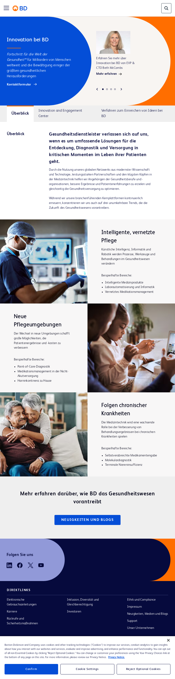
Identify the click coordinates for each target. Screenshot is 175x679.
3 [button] (111, 89)
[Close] (168, 640)
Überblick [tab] (20, 113)
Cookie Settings (87, 669)
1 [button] (103, 89)
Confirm (31, 669)
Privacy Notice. (116, 657)
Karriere (12, 611)
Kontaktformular (19, 84)
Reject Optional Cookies (143, 669)
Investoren (74, 611)
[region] (87, 657)
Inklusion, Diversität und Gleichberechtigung (83, 602)
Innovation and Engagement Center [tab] (60, 113)
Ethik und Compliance (141, 599)
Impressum (134, 606)
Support (132, 620)
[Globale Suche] (166, 8)
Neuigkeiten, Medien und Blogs (147, 613)
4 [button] (115, 89)
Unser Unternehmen (140, 628)
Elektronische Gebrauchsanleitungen (22, 602)
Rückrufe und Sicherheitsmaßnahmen (22, 621)
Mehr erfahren (106, 73)
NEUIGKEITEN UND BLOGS (87, 520)
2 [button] (107, 89)
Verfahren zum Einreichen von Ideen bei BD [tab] (132, 113)
